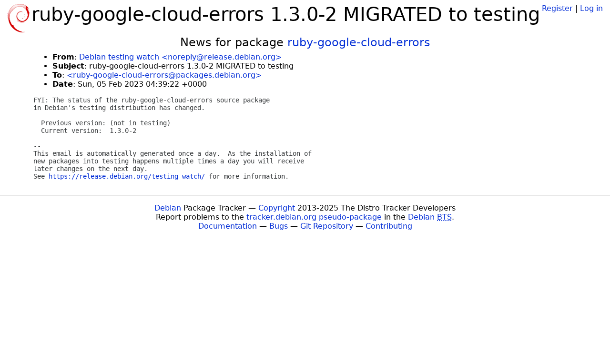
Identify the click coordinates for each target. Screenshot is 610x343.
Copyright (276, 207)
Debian (167, 207)
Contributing (389, 226)
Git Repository (326, 226)
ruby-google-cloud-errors (358, 42)
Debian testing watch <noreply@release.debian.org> (180, 56)
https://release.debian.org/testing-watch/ (127, 176)
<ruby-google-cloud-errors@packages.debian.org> (164, 75)
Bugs (278, 226)
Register (557, 8)
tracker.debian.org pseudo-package (314, 217)
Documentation (227, 226)
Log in (591, 8)
